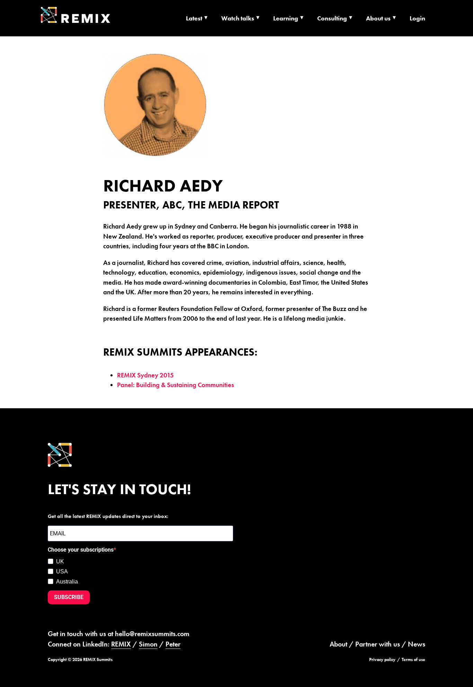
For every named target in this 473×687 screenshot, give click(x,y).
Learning (285, 18)
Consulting (332, 18)
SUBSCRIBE (68, 597)
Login (417, 18)
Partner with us (377, 644)
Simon (148, 644)
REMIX (121, 644)
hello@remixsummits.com (152, 633)
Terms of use (413, 659)
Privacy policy (382, 659)
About (338, 644)
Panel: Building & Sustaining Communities (175, 385)
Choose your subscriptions (81, 549)
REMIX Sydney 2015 (145, 375)
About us (378, 18)
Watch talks (237, 18)
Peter (173, 644)
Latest (194, 18)
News (416, 644)
